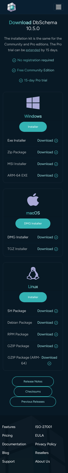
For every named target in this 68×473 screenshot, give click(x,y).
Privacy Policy (45, 444)
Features (8, 427)
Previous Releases (32, 401)
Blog (5, 453)
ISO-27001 (43, 427)
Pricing (7, 435)
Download (45, 140)
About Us (42, 461)
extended (33, 50)
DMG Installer (33, 223)
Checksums (33, 391)
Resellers (42, 453)
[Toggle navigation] (58, 7)
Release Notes (33, 381)
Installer (33, 126)
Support (8, 461)
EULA (39, 435)
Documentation (14, 444)
